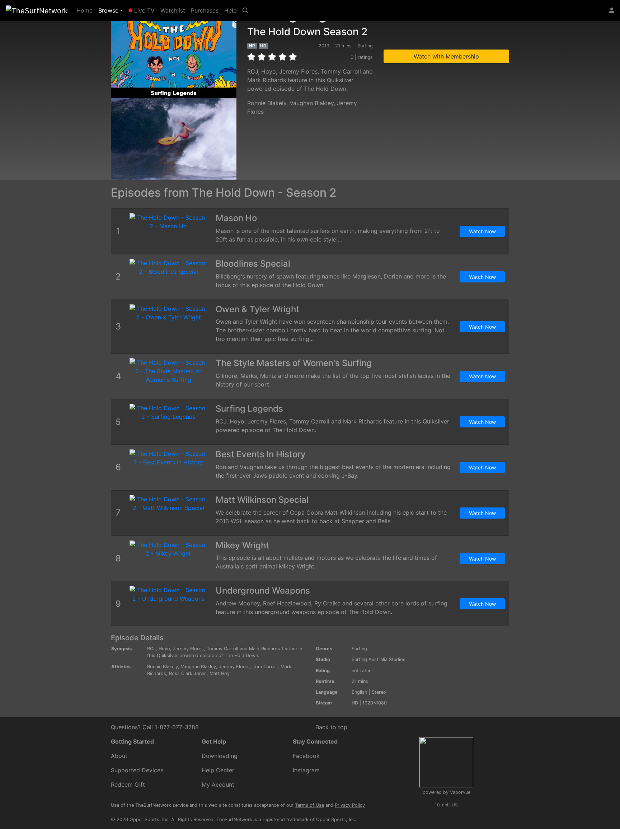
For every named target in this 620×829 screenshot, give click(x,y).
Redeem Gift (128, 784)
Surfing (359, 648)
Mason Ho (236, 218)
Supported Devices (137, 770)
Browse (108, 10)
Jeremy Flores (234, 666)
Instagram (306, 770)
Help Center (218, 770)
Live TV (143, 10)
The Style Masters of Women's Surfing (294, 363)
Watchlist (172, 10)
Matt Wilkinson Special (262, 500)
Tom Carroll (265, 666)
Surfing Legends (249, 408)
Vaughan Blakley (312, 103)
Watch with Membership (446, 56)
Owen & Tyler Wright (257, 309)
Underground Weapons (263, 590)
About (119, 755)
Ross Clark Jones (188, 673)
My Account (218, 784)
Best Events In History (261, 454)
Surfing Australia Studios (378, 659)
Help (230, 10)
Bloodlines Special (253, 263)
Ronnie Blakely (266, 103)
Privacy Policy (350, 805)
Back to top (331, 727)
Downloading (220, 755)
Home (85, 10)
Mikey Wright (242, 545)
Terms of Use (309, 805)
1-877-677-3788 (177, 727)
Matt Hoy (220, 673)
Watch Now (482, 231)
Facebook (306, 755)
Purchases (205, 10)
